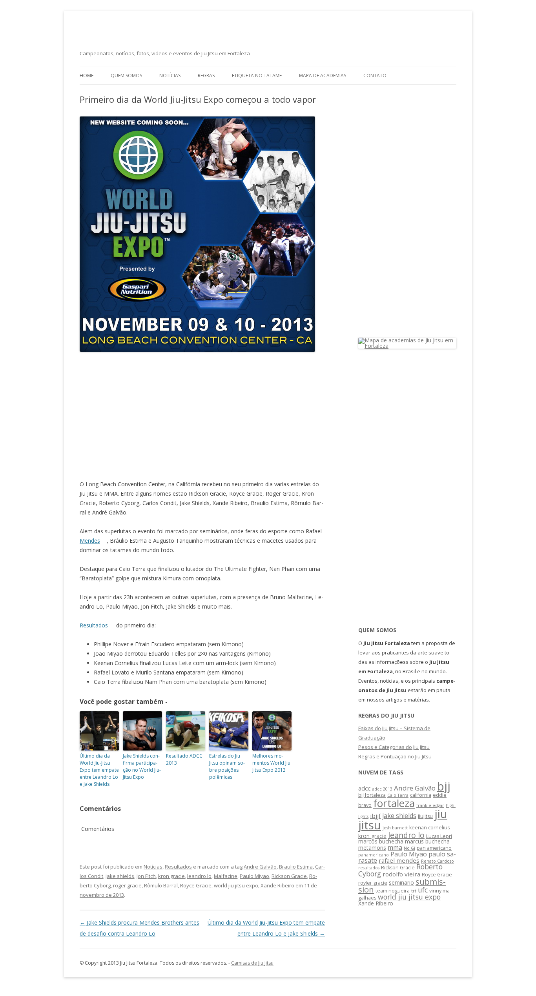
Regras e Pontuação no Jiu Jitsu (395, 756)
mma (395, 847)
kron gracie (171, 876)
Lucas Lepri (439, 836)
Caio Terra (397, 795)
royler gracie (372, 883)
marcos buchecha (380, 841)
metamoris (372, 847)
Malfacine (225, 876)
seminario (401, 882)
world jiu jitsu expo (236, 885)
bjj (443, 786)
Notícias (169, 75)
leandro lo (199, 876)
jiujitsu (425, 816)
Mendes (90, 540)
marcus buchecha (427, 841)
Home (86, 75)
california (420, 795)
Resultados (94, 625)
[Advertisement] (202, 417)
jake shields (120, 876)
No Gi (409, 848)
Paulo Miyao (254, 876)
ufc (423, 889)
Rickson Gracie (289, 876)
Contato (375, 75)
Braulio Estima (296, 866)
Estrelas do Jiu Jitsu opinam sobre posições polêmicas (227, 766)
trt (413, 891)
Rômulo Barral (161, 885)
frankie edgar (430, 805)
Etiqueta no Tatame (257, 75)
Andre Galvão (260, 866)
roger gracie (127, 885)
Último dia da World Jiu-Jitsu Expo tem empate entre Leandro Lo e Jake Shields (99, 769)
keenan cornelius (429, 827)
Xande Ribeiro (277, 885)
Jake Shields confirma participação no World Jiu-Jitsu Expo (142, 766)
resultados (368, 868)
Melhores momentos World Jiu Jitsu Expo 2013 (271, 762)
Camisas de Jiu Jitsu (252, 963)
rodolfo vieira (401, 874)
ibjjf (375, 816)
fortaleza (394, 803)
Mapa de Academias (322, 75)
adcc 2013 (382, 789)
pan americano (434, 848)
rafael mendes (399, 860)
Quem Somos (126, 75)
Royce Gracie (195, 885)
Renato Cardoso (437, 861)
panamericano (373, 855)
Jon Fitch (146, 876)
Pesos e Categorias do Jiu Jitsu (394, 747)
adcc (364, 788)
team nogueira (393, 890)
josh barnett (395, 828)
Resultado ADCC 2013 (184, 759)
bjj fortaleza (372, 795)
